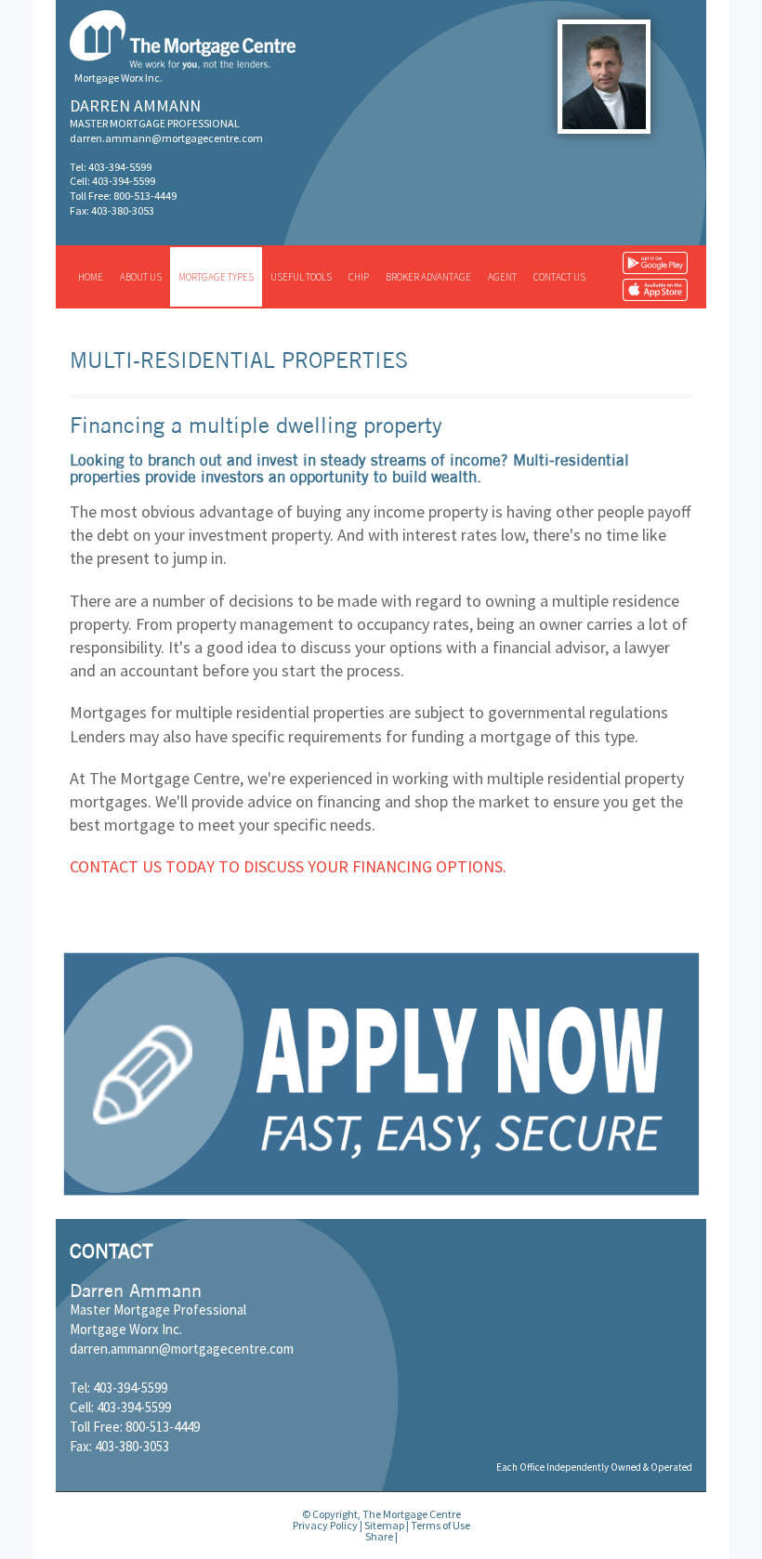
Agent (502, 276)
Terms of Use (440, 1525)
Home (90, 276)
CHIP (358, 276)
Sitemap (384, 1525)
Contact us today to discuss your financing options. (288, 866)
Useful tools (301, 276)
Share (379, 1536)
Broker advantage (428, 276)
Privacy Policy (325, 1525)
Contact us (559, 276)
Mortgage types (216, 276)
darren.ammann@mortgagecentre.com (166, 138)
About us (141, 276)
